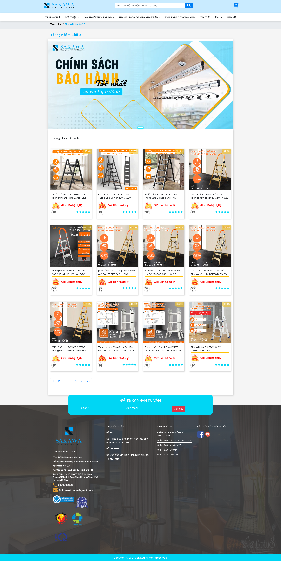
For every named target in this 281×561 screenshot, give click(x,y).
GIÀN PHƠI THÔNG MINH (98, 17)
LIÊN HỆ (231, 17)
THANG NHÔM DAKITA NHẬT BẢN (138, 17)
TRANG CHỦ (52, 17)
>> (88, 381)
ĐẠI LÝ (218, 17)
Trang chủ (55, 24)
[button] (140, 127)
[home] (59, 5)
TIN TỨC (205, 17)
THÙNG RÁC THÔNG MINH (180, 17)
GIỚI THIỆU (71, 17)
